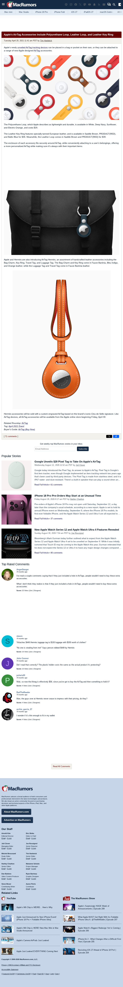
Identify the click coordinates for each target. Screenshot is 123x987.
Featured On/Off (8, 974)
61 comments (57, 485)
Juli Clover (80, 465)
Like (30, 590)
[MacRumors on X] (80, 4)
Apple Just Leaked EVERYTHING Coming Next (37, 951)
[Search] (115, 4)
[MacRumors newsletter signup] (103, 4)
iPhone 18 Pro (41, 12)
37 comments (57, 519)
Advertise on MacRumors (17, 820)
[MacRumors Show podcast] (66, 4)
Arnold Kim (6, 833)
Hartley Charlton (77, 499)
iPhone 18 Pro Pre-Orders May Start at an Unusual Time (67, 495)
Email (3, 838)
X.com (9, 838)
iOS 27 (74, 12)
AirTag (37, 50)
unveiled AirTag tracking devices (32, 47)
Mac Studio (24, 12)
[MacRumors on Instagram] (70, 4)
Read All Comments (61, 766)
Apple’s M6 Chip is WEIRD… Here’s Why (34, 907)
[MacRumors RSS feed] (99, 4)
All (119, 12)
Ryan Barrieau (31, 874)
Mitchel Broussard (9, 853)
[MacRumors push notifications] (94, 4)
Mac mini (8, 12)
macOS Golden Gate (109, 12)
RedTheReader (23, 692)
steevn (19, 636)
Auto (47, 974)
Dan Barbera (6, 874)
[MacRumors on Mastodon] (84, 4)
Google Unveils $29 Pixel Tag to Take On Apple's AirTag (67, 461)
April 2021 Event (16, 426)
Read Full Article (41, 485)
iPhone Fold (59, 12)
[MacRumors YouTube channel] (89, 4)
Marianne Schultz (33, 864)
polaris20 (20, 675)
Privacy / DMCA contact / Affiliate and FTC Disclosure (21, 965)
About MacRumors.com (16, 811)
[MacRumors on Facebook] (75, 4)
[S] (8, 646)
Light (52, 974)
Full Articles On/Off (23, 974)
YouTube (11, 898)
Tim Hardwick (46, 40)
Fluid (34, 974)
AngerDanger (22, 569)
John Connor (22, 658)
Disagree (37, 590)
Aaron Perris (31, 884)
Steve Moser (6, 884)
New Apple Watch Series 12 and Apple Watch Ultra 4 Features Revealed (76, 529)
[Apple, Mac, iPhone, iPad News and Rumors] (22, 8)
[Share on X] (109, 436)
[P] (8, 686)
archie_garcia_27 (24, 709)
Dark (57, 974)
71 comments (11, 436)
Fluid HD (40, 974)
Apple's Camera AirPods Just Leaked (32, 940)
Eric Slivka (30, 833)
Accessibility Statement (10, 969)
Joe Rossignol (77, 533)
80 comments (57, 553)
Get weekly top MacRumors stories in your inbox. (61, 444)
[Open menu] (3, 4)
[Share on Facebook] (116, 436)
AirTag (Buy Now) (26, 429)
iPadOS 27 (88, 12)
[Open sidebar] (120, 5)
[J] (8, 669)
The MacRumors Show (83, 898)
